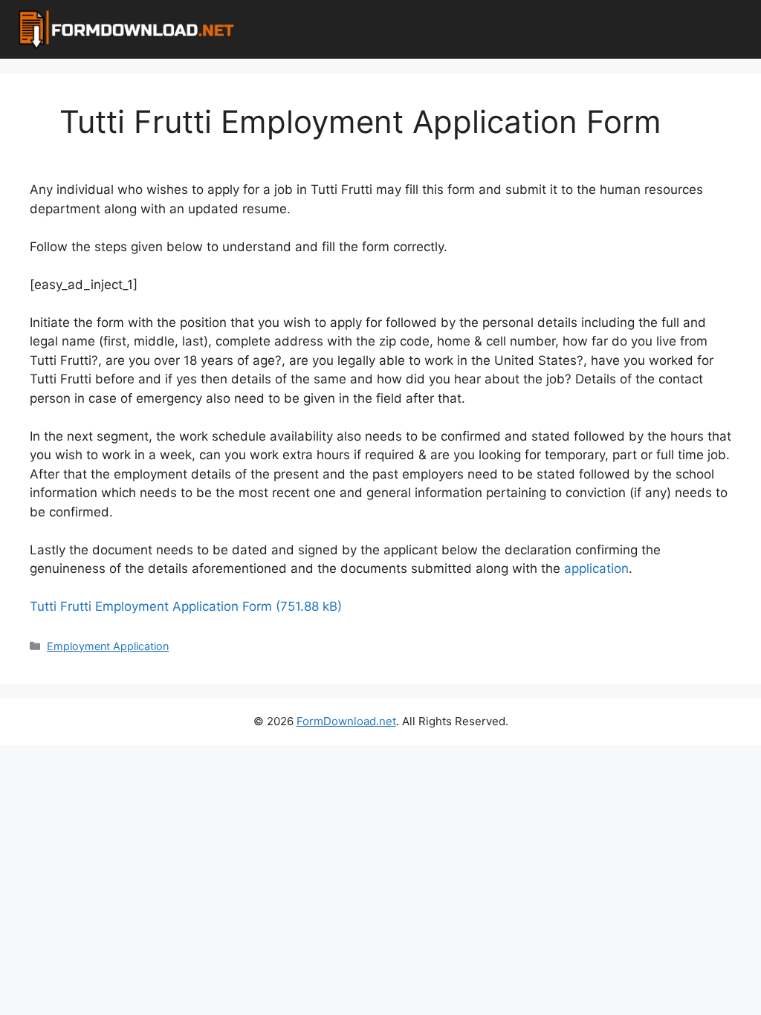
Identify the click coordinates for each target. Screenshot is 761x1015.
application (596, 568)
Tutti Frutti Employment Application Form (151, 606)
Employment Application (108, 646)
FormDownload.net (346, 721)
